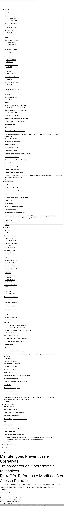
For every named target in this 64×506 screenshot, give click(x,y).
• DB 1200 (8, 53)
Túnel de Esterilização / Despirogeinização (16, 105)
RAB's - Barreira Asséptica (12, 115)
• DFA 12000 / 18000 (11, 20)
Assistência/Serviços (10, 444)
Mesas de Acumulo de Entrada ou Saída (16, 160)
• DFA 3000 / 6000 (11, 18)
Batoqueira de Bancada (11, 150)
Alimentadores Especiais (12, 157)
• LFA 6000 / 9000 (11, 34)
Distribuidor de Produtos (12, 194)
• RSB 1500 (9, 79)
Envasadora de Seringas (11, 97)
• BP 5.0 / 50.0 (10, 51)
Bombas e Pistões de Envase (13, 188)
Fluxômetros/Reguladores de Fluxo (15, 212)
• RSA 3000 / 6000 (11, 73)
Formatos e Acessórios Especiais (14, 206)
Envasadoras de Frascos (11, 40)
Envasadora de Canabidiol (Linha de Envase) (16, 118)
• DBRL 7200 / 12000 (11, 46)
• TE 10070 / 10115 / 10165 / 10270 (16, 107)
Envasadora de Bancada (11, 144)
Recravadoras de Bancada (12, 77)
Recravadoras (8, 71)
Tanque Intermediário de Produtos (15, 191)
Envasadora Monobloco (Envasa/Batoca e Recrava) (18, 110)
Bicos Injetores (9, 203)
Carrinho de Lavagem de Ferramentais (15, 121)
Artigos (7, 447)
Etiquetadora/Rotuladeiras (12, 23)
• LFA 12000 (9, 62)
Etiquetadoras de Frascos (11, 82)
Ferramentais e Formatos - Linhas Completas (18, 153)
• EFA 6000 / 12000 (11, 27)
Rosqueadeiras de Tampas (12, 89)
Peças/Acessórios (9, 404)
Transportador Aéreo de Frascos (14, 172)
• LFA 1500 (9, 32)
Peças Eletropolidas (10, 209)
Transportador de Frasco (12, 169)
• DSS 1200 (9, 99)
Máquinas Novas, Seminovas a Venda (15, 131)
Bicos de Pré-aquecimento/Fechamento (16, 197)
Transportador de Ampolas (12, 166)
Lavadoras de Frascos (10, 56)
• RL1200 (8, 91)
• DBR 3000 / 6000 (11, 42)
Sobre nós (7, 450)
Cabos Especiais (9, 200)
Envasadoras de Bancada (11, 49)
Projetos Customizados (11, 361)
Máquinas (7, 231)
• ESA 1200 (9, 25)
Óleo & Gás (8, 127)
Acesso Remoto (14, 480)
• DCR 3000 (9, 67)
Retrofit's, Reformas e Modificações (31, 475)
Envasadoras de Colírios (11, 65)
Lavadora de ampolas (10, 30)
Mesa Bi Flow (8, 163)
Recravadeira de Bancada (11, 147)
